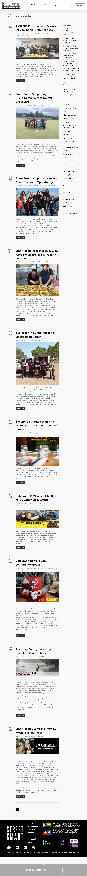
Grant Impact (41, 33)
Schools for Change (69, 182)
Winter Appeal (67, 206)
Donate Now (56, 870)
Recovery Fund (39, 656)
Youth (65, 210)
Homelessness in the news (32, 568)
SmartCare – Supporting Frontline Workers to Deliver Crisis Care (34, 98)
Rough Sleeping (68, 178)
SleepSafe (33, 340)
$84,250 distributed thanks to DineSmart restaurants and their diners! (37, 425)
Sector (65, 185)
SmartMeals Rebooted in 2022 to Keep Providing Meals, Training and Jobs (37, 254)
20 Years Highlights (69, 108)
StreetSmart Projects (70, 203)
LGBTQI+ (66, 150)
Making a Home (68, 154)
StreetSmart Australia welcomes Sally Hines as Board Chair (71, 40)
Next (28, 809)
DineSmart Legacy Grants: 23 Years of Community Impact (69, 76)
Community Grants (22, 33)
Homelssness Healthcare (71, 147)
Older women (67, 161)
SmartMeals (34, 262)
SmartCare (66, 192)
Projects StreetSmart (49, 568)
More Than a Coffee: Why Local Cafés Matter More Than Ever (71, 48)
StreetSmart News (22, 35)
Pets (64, 164)
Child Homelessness (69, 115)
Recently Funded (69, 171)
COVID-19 (19, 736)
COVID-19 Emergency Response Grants (70, 126)
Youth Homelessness (70, 213)
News (48, 33)
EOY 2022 (32, 33)
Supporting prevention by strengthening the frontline (70, 84)
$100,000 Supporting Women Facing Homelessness (70, 56)
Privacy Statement (11, 852)
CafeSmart (19, 433)
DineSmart (40, 433)
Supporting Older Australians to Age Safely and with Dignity (71, 63)
